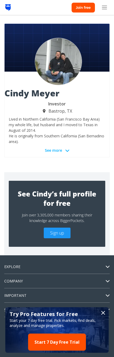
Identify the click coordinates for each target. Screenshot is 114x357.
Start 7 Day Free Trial (57, 342)
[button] (57, 330)
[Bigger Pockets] (8, 7)
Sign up (57, 233)
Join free (83, 7)
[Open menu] (104, 7)
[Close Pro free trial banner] (103, 313)
